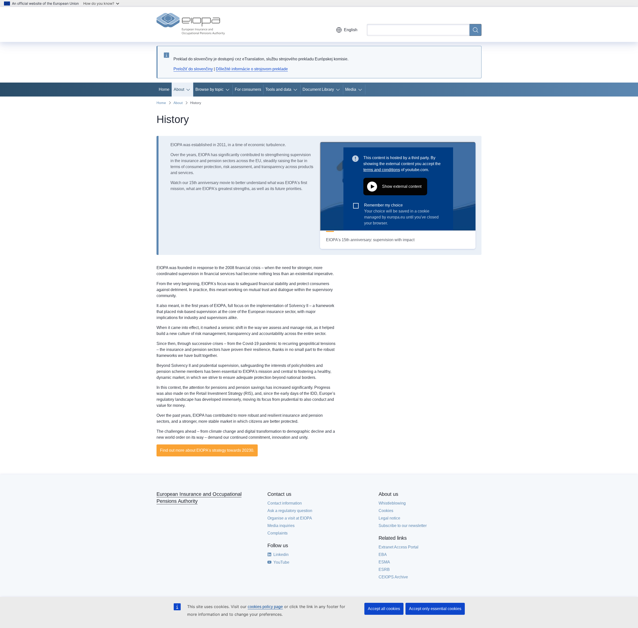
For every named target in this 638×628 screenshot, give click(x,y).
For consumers (248, 89)
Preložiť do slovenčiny (193, 69)
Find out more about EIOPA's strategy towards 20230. (207, 450)
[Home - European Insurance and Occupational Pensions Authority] (191, 24)
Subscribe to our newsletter (403, 525)
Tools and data (278, 89)
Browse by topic (209, 89)
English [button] (350, 30)
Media (350, 89)
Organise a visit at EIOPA (289, 518)
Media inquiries (281, 525)
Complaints (277, 533)
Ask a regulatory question (289, 511)
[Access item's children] (189, 90)
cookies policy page (265, 607)
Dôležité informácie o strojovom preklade (252, 69)
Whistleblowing (392, 503)
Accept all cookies (384, 609)
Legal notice (389, 518)
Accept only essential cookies (435, 609)
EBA (383, 554)
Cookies (386, 511)
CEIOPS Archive (393, 577)
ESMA (384, 562)
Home (164, 89)
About (179, 89)
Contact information (284, 503)
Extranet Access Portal (398, 547)
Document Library (318, 89)
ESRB (384, 569)
